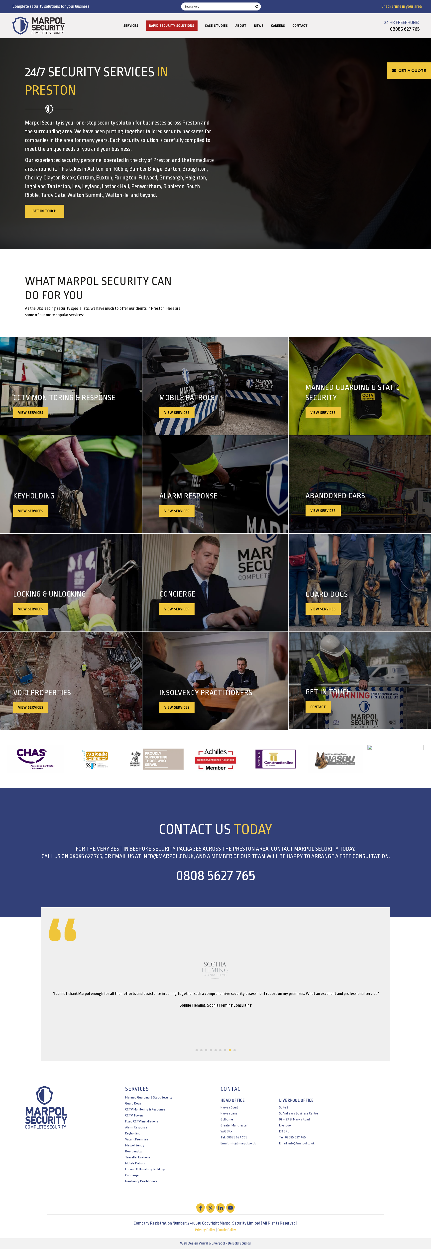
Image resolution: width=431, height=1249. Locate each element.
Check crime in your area (401, 6)
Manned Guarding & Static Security (148, 1097)
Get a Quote (412, 70)
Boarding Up (133, 1151)
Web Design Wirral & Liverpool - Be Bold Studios (215, 1243)
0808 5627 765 (215, 876)
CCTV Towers (134, 1115)
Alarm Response (136, 1127)
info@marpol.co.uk (168, 856)
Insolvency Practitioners (141, 1181)
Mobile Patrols (135, 1163)
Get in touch (45, 211)
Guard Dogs (133, 1103)
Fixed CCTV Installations (141, 1121)
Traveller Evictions (137, 1157)
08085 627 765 (405, 29)
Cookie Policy (226, 1230)
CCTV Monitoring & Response (145, 1109)
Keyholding (132, 1133)
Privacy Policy (205, 1230)
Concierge (132, 1175)
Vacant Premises (136, 1139)
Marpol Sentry (134, 1145)
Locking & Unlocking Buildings (145, 1169)
